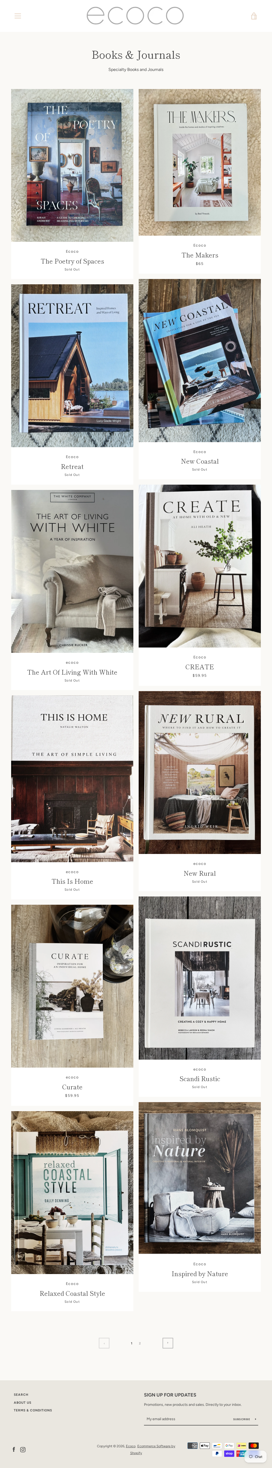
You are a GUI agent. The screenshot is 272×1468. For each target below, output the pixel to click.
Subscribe (242, 1419)
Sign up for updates (170, 1395)
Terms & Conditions (33, 1410)
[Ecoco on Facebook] (13, 1449)
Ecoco (130, 1446)
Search (21, 1395)
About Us (22, 1402)
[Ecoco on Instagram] (23, 1449)
